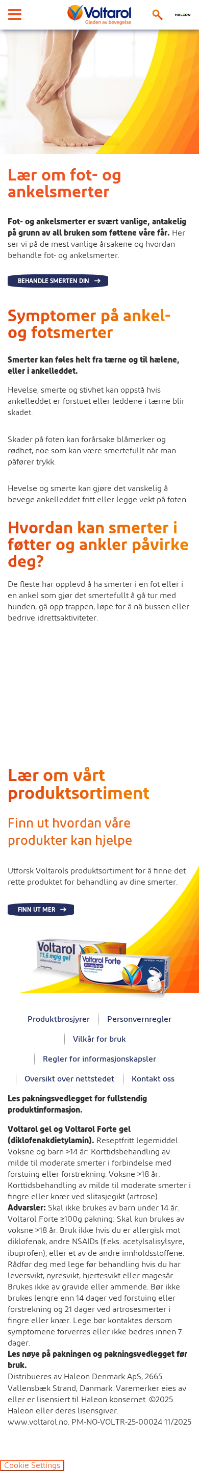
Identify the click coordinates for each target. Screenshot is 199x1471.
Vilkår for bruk (99, 1039)
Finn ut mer (36, 910)
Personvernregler (139, 1019)
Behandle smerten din (53, 281)
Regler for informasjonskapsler (99, 1059)
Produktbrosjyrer (59, 1019)
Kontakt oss (153, 1079)
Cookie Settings (32, 1465)
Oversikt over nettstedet (69, 1079)
